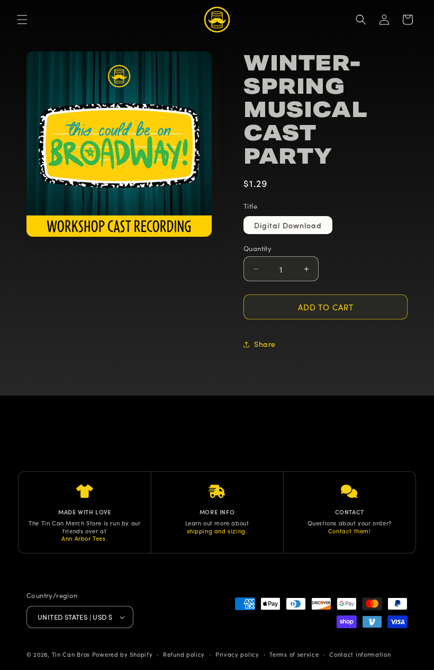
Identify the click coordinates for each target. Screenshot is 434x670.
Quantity (257, 248)
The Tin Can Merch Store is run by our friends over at (84, 526)
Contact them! (349, 530)
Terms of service (294, 654)
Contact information (360, 654)
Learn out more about (217, 523)
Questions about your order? (350, 523)
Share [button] (265, 343)
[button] (22, 19)
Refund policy (184, 654)
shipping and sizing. (217, 530)
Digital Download (288, 225)
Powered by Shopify (122, 654)
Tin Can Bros (71, 654)
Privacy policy (237, 654)
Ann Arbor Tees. (84, 538)
